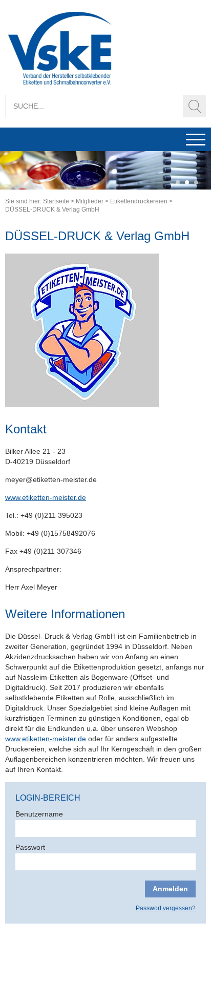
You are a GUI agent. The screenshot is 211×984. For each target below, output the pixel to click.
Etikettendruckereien (138, 201)
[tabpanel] (105, 170)
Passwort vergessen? (166, 908)
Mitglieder (89, 201)
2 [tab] (187, 182)
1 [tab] (178, 182)
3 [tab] (196, 182)
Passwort (30, 847)
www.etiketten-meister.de (45, 497)
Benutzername (39, 814)
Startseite (56, 201)
